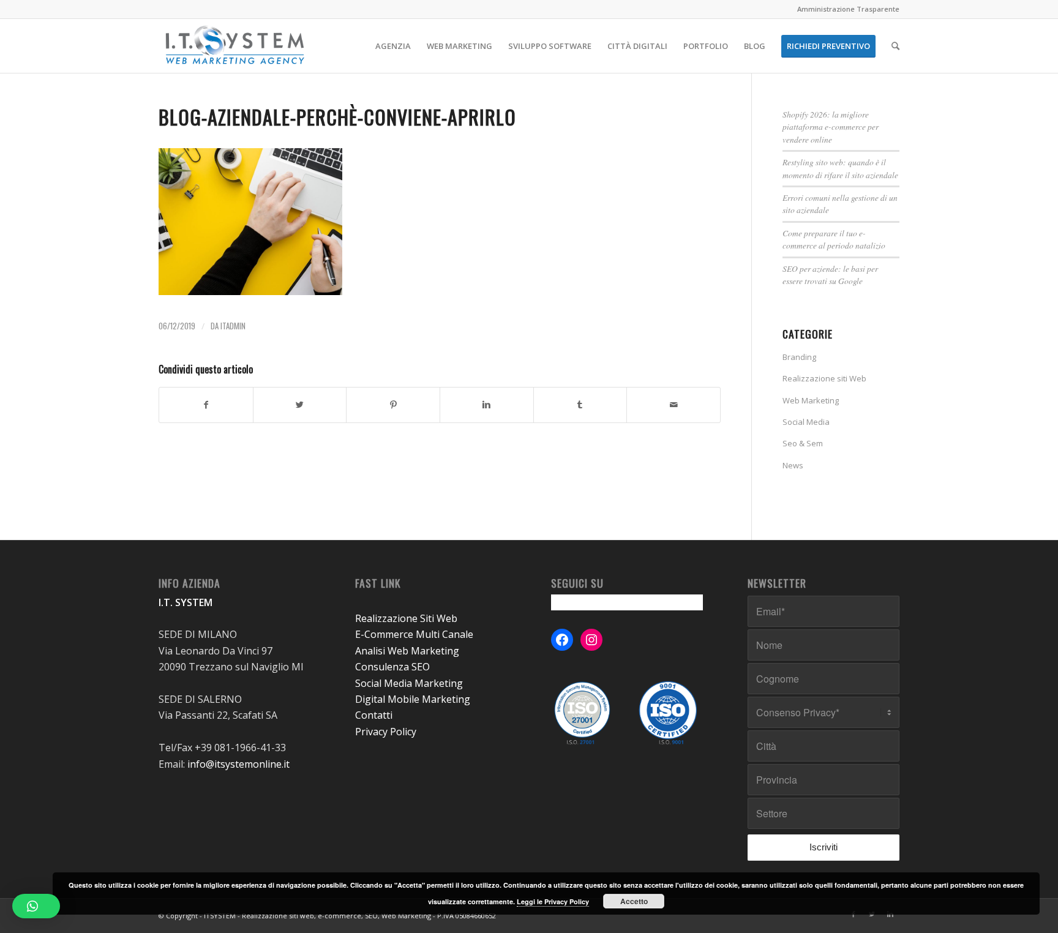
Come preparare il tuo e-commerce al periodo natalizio (833, 239)
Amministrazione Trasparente (848, 8)
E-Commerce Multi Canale (414, 634)
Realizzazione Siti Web (406, 618)
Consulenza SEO (392, 666)
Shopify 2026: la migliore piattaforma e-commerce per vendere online (830, 126)
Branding (799, 356)
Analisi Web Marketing (407, 651)
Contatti (373, 715)
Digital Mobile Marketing (412, 699)
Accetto (634, 901)
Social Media (806, 421)
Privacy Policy (385, 731)
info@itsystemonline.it (238, 764)
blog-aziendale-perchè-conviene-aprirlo (337, 116)
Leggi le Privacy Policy (553, 901)
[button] (36, 906)
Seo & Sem (802, 443)
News (792, 465)
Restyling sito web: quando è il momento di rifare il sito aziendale (840, 168)
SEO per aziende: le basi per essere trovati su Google (830, 275)
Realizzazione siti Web (824, 378)
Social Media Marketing (409, 683)
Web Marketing (810, 400)
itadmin (233, 326)
